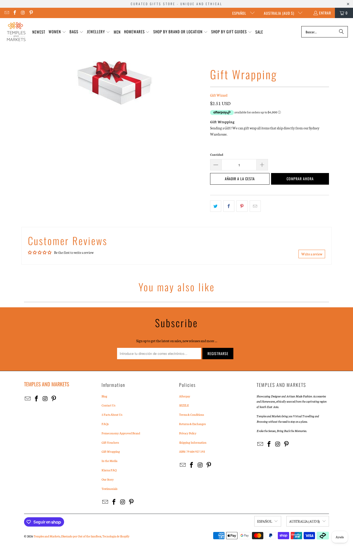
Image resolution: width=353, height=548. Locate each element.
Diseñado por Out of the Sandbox (81, 536)
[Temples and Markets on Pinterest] (31, 12)
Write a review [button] (311, 254)
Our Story (108, 479)
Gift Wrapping (111, 451)
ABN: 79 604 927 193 (192, 451)
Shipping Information (192, 442)
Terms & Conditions (191, 414)
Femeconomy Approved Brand (121, 433)
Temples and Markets (47, 536)
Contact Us (108, 405)
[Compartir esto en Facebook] (228, 206)
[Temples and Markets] (16, 32)
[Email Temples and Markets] (6, 12)
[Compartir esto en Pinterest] (242, 206)
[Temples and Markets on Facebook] (14, 12)
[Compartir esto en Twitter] (215, 206)
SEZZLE (184, 405)
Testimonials (109, 489)
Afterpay (184, 396)
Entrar (325, 12)
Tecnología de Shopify (115, 536)
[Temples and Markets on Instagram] (22, 12)
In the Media (109, 461)
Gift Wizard (218, 95)
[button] (57, 31)
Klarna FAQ (109, 470)
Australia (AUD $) (279, 13)
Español (239, 13)
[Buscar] (341, 31)
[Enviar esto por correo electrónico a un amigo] (255, 206)
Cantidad (216, 154)
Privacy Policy (187, 433)
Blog (104, 396)
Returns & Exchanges (192, 424)
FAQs (105, 424)
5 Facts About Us (112, 414)
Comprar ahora (300, 178)
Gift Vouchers (110, 442)
